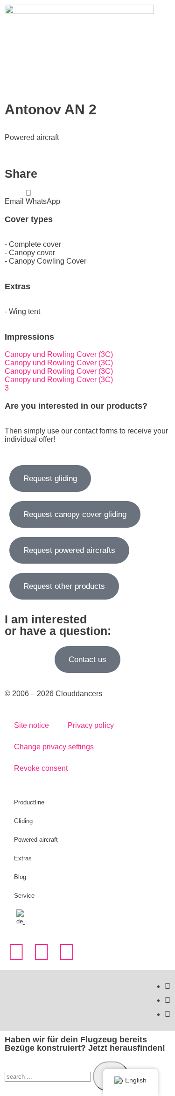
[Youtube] (66, 951)
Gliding (23, 820)
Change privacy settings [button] (54, 747)
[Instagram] (16, 951)
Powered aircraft (36, 839)
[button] (14, 197)
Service (24, 895)
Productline (29, 802)
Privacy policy (91, 725)
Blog (20, 876)
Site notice (31, 725)
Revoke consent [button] (41, 768)
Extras (23, 858)
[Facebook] (41, 951)
